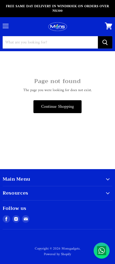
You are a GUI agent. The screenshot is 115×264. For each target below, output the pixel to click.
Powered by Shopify (57, 254)
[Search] (105, 42)
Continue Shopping (57, 106)
